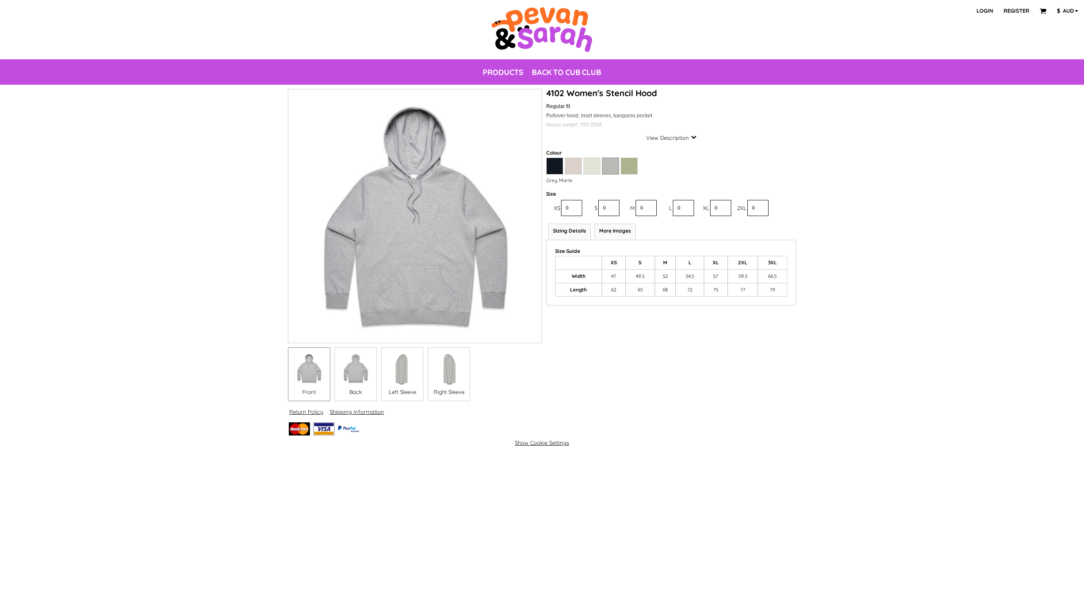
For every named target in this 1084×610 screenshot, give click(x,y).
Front (309, 391)
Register (1016, 10)
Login (984, 10)
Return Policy (306, 411)
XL (706, 208)
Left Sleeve (402, 391)
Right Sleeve (449, 391)
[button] (1043, 11)
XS (557, 208)
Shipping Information (357, 411)
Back (355, 391)
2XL (742, 208)
